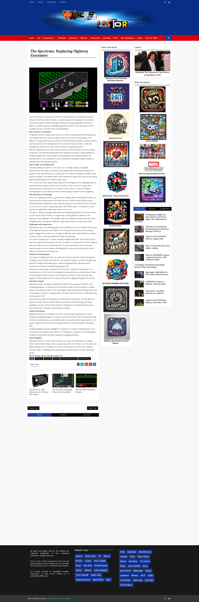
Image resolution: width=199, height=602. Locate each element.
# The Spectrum (84, 359)
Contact (62, 2)
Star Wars (133, 561)
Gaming (106, 38)
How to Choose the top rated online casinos (158, 247)
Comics (88, 561)
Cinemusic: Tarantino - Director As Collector (155, 292)
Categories (48, 38)
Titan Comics (143, 556)
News (140, 38)
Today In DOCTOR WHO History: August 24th (156, 237)
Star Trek (88, 565)
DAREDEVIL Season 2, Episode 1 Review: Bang (156, 282)
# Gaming (48, 359)
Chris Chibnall (82, 575)
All (38, 38)
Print (115, 38)
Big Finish (131, 552)
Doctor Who (151, 38)
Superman (137, 580)
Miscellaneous (128, 38)
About (40, 2)
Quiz (108, 580)
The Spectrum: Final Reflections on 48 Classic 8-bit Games (39, 392)
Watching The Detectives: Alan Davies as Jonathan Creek (152, 73)
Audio (150, 575)
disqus (39, 415)
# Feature (39, 359)
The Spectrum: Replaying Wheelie (85, 391)
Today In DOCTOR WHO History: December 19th (156, 301)
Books (78, 565)
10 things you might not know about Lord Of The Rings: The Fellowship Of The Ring (151, 218)
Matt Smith (138, 571)
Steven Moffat (134, 566)
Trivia (132, 556)
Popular (139, 209)
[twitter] (169, 2)
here (61, 356)
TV (100, 556)
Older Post (93, 408)
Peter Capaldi (99, 561)
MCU (143, 575)
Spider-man (96, 575)
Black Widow (98, 580)
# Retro (56, 359)
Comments (51, 2)
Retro (145, 566)
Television (95, 38)
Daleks (148, 571)
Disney (79, 570)
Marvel (123, 561)
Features (73, 38)
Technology (125, 580)
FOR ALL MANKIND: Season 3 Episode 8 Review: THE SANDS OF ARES (157, 257)
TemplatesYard (53, 598)
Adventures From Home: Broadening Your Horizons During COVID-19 (157, 229)
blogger (87, 415)
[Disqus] (63, 447)
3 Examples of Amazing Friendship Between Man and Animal (149, 266)
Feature (79, 556)
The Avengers (126, 585)
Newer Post (33, 408)
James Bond (125, 571)
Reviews (62, 38)
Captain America (83, 580)
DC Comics (145, 561)
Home (31, 2)
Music (122, 566)
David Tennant (101, 565)
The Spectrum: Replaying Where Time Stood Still (62, 391)
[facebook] (165, 2)
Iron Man (149, 580)
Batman (88, 570)
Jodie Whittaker (100, 570)
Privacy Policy (65, 598)
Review (79, 561)
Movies (83, 38)
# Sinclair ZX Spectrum (69, 359)
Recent (152, 209)
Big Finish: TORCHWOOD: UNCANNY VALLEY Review (157, 273)
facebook (63, 415)
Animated (124, 575)
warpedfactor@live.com (39, 576)
